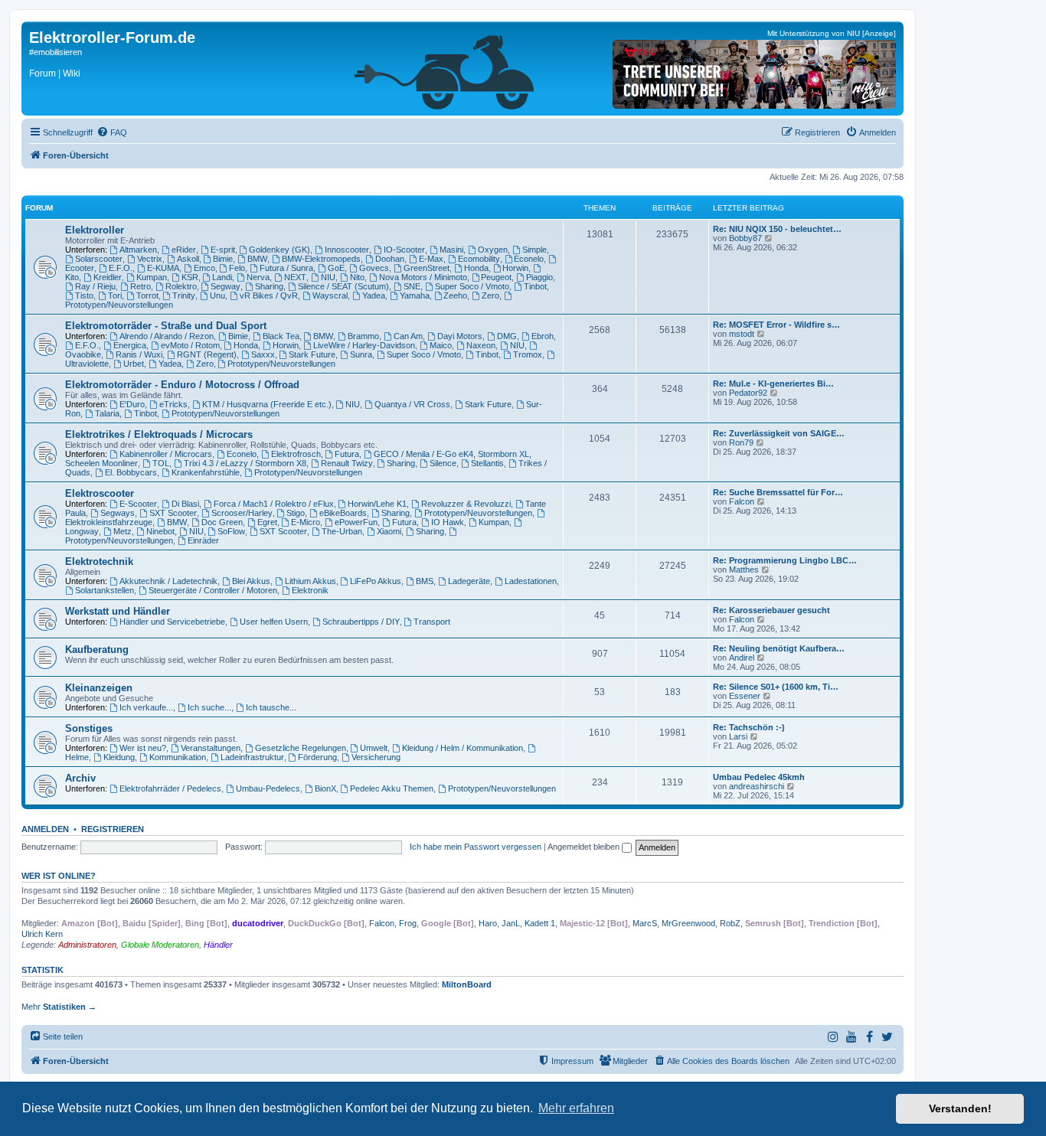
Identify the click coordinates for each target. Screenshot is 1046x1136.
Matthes (744, 569)
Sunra (361, 354)
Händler (218, 944)
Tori (115, 295)
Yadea (373, 295)
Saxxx (263, 354)
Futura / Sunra (286, 268)
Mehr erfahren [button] (576, 1108)
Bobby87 (745, 238)
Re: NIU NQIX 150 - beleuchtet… (777, 228)
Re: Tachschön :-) (749, 727)
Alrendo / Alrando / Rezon (166, 336)
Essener (744, 695)
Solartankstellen (104, 590)
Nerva (258, 277)
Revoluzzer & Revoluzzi (466, 503)
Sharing (269, 286)
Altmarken (138, 249)
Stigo (295, 512)
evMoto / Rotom (190, 345)
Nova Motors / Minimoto (423, 277)
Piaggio (539, 277)
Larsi (738, 736)
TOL (160, 463)
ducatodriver (257, 923)
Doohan (389, 258)
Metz (122, 531)
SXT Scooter (173, 512)
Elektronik (310, 590)
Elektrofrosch (296, 454)
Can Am (408, 336)
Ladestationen (531, 581)
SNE (412, 286)
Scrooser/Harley (242, 512)
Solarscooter (99, 258)
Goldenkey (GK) (279, 249)
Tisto (84, 295)
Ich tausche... (271, 707)
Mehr (58, 1006)
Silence (443, 463)
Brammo (363, 336)
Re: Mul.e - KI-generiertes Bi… (773, 383)
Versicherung (375, 757)
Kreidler (107, 277)
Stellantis (487, 463)
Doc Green (222, 522)
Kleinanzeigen (98, 688)
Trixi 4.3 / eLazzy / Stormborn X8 (245, 463)
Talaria (107, 413)
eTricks (173, 404)
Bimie (223, 258)
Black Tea (281, 336)
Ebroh (542, 336)
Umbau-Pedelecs (268, 788)
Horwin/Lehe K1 (377, 503)
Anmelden (45, 829)
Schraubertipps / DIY (361, 621)
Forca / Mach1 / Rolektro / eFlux (274, 503)
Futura (347, 454)
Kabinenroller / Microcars (165, 454)
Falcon (741, 501)
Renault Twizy (347, 463)
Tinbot (535, 286)
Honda (476, 268)
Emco (204, 268)
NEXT (295, 277)
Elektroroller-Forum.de (112, 37)
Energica (129, 345)
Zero (490, 295)
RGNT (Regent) (207, 354)
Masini (451, 249)
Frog (408, 923)
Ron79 (741, 442)
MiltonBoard (467, 984)
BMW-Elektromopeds (321, 258)
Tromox (527, 354)
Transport (431, 621)
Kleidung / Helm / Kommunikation (462, 747)
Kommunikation (177, 757)
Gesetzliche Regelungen (300, 747)
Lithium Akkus (310, 581)
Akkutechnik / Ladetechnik (168, 581)
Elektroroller (94, 230)
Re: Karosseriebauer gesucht (771, 610)
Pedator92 (748, 392)
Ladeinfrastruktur (252, 757)
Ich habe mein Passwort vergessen (475, 846)
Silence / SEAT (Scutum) (343, 286)
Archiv (80, 778)
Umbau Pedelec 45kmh (759, 777)
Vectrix (149, 258)
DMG (507, 336)
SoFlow (231, 531)
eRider (184, 249)
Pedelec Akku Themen (391, 788)
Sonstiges (89, 728)
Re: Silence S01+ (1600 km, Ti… (775, 686)
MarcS (645, 923)
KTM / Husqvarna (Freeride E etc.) (267, 404)
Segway (225, 286)
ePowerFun (356, 522)
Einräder (203, 540)
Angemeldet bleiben (585, 846)
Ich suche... (209, 707)
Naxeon (480, 345)
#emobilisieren (55, 52)
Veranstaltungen (210, 747)
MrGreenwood (688, 923)
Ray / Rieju (95, 286)
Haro (488, 923)
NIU (328, 277)
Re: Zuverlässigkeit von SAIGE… (779, 433)
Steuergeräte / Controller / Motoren (213, 590)
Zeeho (455, 295)
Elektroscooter (99, 493)
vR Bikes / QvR (269, 295)
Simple (534, 249)
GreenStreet (426, 268)
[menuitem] (111, 132)
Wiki (71, 73)
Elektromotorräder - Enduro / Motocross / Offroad (182, 384)
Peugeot (496, 277)
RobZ (730, 923)
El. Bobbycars (131, 472)
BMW (257, 258)
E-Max (431, 258)
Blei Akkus (251, 581)
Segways (117, 512)
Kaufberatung (97, 649)
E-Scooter (138, 503)
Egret (267, 522)
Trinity (183, 295)
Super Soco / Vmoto (472, 286)
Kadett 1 (540, 923)
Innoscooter (347, 249)
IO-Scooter (404, 249)
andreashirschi (756, 786)
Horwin (515, 268)
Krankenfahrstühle (206, 472)
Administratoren (87, 944)
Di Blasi (185, 503)
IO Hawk (447, 522)
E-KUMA (163, 268)
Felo (237, 268)
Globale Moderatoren (160, 944)
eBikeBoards (343, 512)
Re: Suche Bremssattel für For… (778, 492)
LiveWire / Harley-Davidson (364, 345)
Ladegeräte (469, 581)
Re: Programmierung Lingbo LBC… (785, 560)
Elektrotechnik (99, 561)
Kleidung (119, 757)
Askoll (188, 258)
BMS (424, 581)
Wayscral (330, 295)
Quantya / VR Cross (412, 404)
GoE (336, 268)
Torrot (147, 295)
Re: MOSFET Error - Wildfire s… (776, 324)
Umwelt (373, 747)
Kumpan (151, 277)
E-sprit (223, 249)
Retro (140, 286)
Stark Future (312, 354)
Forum (42, 73)
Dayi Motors (459, 336)
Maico (441, 345)
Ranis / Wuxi (139, 354)
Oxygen (493, 249)
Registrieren (112, 829)
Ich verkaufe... (146, 707)
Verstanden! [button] (960, 1108)
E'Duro (132, 404)
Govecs (374, 268)
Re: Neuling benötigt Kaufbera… (779, 648)
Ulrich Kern (42, 934)
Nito (357, 277)
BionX (325, 788)
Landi (222, 277)
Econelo (529, 258)
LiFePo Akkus (375, 581)
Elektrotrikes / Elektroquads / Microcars (159, 434)
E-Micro (305, 522)
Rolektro (181, 286)
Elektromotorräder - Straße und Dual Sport (165, 325)
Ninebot (160, 531)
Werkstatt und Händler (117, 611)
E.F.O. (120, 268)
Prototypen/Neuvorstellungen (281, 363)
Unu (217, 295)
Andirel (741, 657)
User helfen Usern (274, 621)
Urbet (133, 363)
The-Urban (342, 531)
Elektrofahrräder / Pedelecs (170, 788)
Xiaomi (389, 531)
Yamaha (415, 295)
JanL (511, 923)
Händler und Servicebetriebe (172, 621)
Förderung (317, 757)
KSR (189, 277)
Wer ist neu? (142, 747)
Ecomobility (479, 258)
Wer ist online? (58, 875)
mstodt (741, 333)
